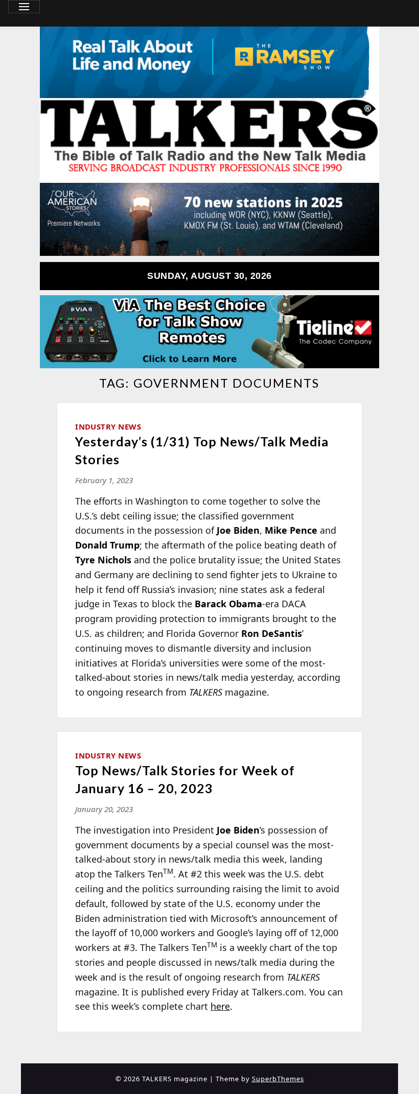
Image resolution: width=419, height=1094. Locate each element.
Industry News (108, 426)
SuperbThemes (278, 1078)
